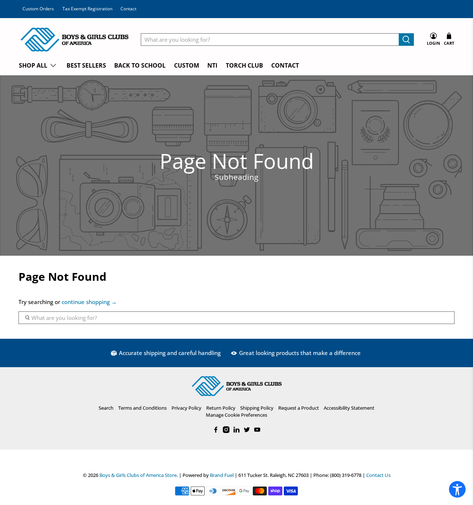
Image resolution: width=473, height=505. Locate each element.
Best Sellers (86, 65)
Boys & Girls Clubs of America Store (138, 475)
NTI (212, 65)
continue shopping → (89, 302)
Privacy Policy (186, 408)
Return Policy (220, 408)
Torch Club (244, 65)
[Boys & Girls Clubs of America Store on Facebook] (215, 431)
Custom (186, 65)
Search (106, 408)
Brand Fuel (222, 475)
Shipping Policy (256, 408)
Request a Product (298, 408)
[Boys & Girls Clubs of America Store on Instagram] (226, 431)
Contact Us (378, 475)
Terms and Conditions (142, 408)
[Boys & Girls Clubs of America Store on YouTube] (257, 431)
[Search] (406, 39)
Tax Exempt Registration (87, 9)
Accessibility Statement (349, 408)
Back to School (140, 65)
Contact (128, 9)
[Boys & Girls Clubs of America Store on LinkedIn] (236, 431)
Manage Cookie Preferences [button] (236, 415)
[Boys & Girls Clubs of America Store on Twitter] (247, 431)
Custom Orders (38, 9)
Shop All (33, 65)
